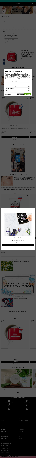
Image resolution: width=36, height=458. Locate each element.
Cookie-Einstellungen (8, 94)
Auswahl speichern (20, 94)
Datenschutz (7, 81)
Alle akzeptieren (27, 94)
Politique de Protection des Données (14, 81)
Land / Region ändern (18, 245)
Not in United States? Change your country (18, 240)
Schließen (33, 209)
